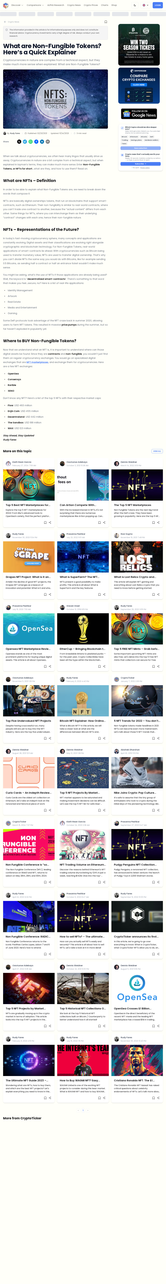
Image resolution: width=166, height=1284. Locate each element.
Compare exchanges (83, 671)
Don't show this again (83, 678)
